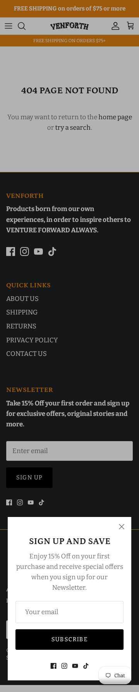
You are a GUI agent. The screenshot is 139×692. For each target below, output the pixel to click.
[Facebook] (53, 666)
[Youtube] (75, 666)
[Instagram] (64, 666)
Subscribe (69, 639)
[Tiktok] (86, 666)
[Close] (121, 526)
